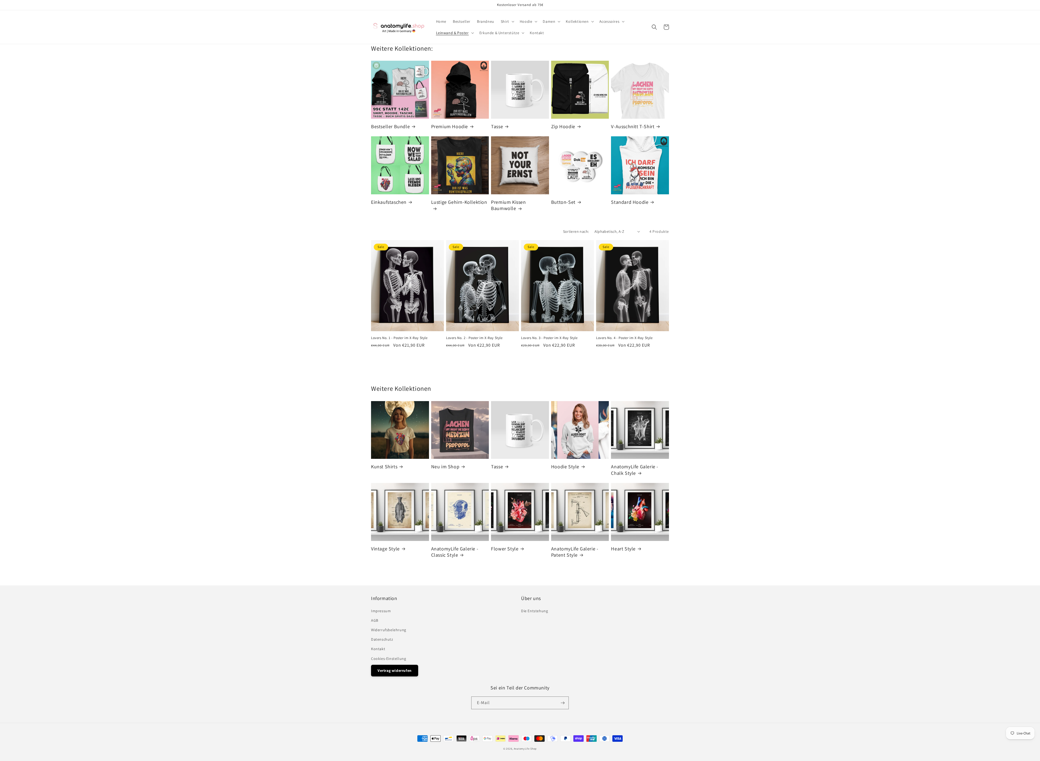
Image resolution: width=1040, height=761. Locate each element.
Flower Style (504, 549)
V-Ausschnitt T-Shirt (632, 126)
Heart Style (623, 549)
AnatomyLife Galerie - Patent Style (575, 552)
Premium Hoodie (449, 126)
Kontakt (378, 648)
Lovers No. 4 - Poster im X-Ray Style (624, 338)
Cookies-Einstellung (388, 658)
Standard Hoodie (629, 202)
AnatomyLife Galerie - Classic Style (455, 552)
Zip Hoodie (563, 126)
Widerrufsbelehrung (388, 629)
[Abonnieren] (562, 702)
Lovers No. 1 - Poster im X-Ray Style (399, 338)
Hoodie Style (565, 466)
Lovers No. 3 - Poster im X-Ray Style (549, 338)
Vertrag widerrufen (395, 670)
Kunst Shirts (384, 466)
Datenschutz (382, 639)
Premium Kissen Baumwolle (508, 205)
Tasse (497, 126)
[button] (507, 21)
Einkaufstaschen (389, 202)
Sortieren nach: (576, 231)
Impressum (381, 610)
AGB (374, 620)
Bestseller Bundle (390, 126)
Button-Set (563, 202)
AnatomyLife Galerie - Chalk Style (634, 469)
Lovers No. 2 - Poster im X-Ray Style (474, 338)
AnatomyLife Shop (525, 748)
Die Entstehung (534, 610)
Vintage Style (385, 549)
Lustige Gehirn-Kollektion (459, 202)
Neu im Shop (445, 466)
